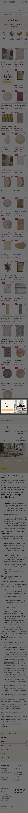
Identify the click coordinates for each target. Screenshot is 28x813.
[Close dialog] (26, 400)
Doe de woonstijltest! (7, 410)
